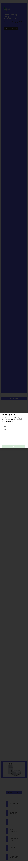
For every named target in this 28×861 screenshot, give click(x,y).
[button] (26, 414)
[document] (14, 430)
